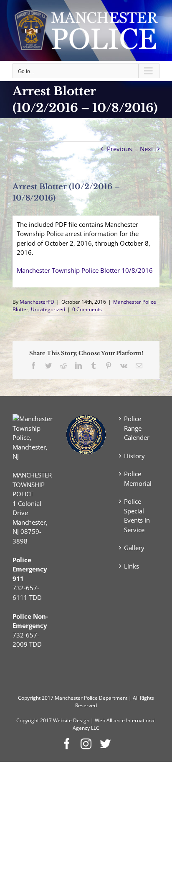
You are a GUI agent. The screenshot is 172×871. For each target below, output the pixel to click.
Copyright (29, 697)
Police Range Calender (136, 428)
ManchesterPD (37, 301)
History (134, 456)
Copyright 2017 (34, 720)
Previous (119, 149)
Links (131, 566)
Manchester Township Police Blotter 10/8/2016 (85, 270)
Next (146, 149)
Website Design (71, 720)
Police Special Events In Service (137, 515)
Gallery (134, 547)
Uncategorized (48, 309)
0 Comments (87, 309)
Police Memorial (138, 479)
